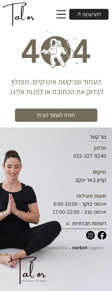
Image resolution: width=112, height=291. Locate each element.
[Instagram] (90, 235)
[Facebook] (102, 235)
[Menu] (61, 14)
